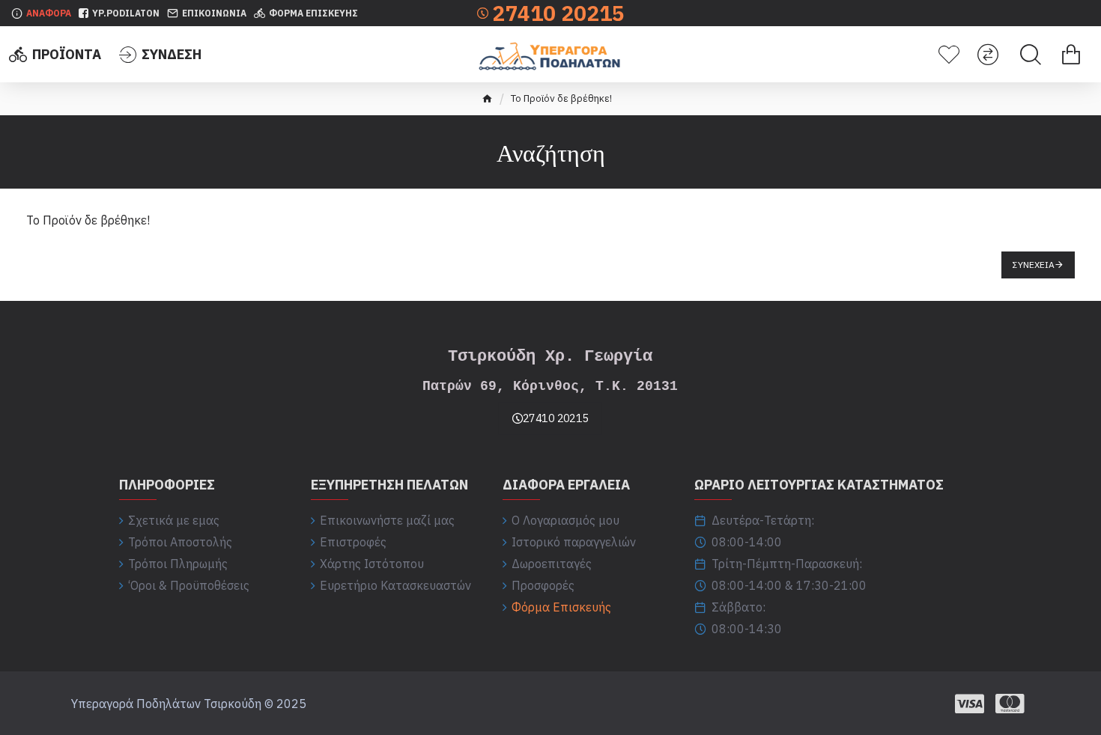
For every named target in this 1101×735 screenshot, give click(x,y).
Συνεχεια (1034, 264)
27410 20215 (556, 418)
